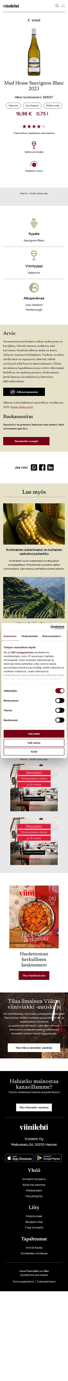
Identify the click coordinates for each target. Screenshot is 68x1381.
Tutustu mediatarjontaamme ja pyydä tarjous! (34, 1092)
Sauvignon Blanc (34, 240)
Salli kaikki (34, 733)
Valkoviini (34, 272)
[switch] (59, 700)
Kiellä (34, 751)
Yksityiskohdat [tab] (29, 636)
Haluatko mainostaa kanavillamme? (34, 1084)
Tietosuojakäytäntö (23, 1281)
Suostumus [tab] (10, 636)
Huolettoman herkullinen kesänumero (34, 960)
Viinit (36, 20)
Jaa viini (21, 467)
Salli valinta (34, 742)
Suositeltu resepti (26, 441)
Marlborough (34, 309)
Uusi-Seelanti (34, 305)
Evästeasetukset (46, 1281)
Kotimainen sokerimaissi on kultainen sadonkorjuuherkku (34, 552)
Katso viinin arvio (22, 407)
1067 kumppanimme (22, 652)
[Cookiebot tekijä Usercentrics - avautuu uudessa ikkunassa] (50, 627)
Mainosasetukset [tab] (51, 636)
